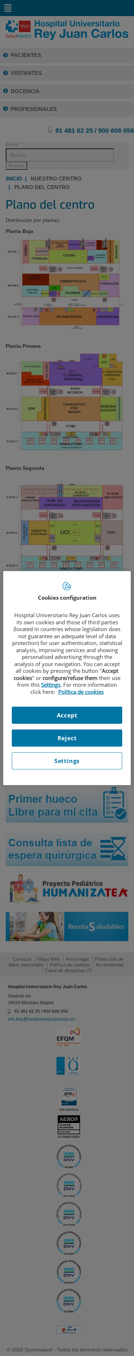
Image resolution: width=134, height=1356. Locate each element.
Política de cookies (81, 691)
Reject (67, 738)
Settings (67, 761)
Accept (67, 715)
